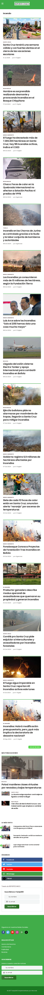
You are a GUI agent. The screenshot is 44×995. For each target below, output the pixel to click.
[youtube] (12, 932)
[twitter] (8, 932)
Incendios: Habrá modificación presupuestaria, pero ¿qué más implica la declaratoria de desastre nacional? (21, 731)
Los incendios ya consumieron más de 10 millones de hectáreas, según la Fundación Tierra (22, 280)
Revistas (4, 952)
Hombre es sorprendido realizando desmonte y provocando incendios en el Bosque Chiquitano (18, 96)
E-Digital (17, 58)
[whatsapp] (21, 932)
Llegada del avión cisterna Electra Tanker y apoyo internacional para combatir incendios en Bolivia (19, 368)
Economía (6, 587)
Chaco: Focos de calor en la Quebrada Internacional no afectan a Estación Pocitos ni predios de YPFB (19, 189)
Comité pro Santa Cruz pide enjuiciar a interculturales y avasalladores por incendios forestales (19, 641)
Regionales (7, 88)
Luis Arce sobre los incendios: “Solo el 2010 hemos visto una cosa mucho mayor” (19, 324)
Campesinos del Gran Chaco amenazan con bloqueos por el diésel (27, 827)
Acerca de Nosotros (9, 944)
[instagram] (17, 932)
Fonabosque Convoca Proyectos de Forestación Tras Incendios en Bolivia (21, 550)
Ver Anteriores (34, 747)
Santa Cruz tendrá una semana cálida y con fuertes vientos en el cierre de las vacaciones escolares (21, 49)
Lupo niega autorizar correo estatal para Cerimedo (26, 846)
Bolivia (5, 361)
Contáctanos (6, 947)
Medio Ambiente (8, 135)
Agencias (19, 197)
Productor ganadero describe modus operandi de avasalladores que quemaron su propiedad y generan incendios (21, 594)
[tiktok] (26, 932)
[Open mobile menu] (2, 4)
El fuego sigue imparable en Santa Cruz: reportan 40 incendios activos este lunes (19, 686)
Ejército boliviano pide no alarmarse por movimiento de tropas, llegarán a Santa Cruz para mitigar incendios (20, 415)
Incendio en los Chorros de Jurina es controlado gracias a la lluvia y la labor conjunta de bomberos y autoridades (22, 235)
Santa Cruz (7, 42)
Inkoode (34, 991)
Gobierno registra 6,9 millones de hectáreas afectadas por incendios (21, 460)
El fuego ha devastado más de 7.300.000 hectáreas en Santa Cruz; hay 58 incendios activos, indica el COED (20, 142)
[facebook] (3, 932)
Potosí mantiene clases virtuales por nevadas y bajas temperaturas (21, 786)
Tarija (5, 228)
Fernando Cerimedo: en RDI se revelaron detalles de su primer (27, 836)
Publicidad (5, 949)
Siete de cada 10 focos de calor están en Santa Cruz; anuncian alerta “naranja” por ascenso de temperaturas (21, 505)
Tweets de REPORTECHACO (11, 886)
